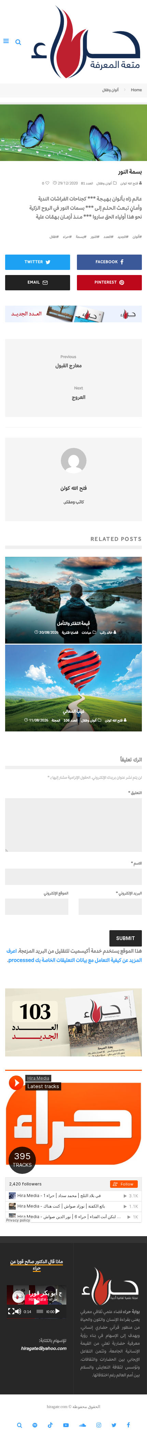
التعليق (135, 792)
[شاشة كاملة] (11, 1311)
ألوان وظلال (104, 183)
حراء (66, 237)
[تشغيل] (57, 1311)
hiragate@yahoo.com (43, 1348)
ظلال (53, 237)
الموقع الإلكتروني (56, 893)
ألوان (136, 237)
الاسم (136, 863)
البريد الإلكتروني (129, 893)
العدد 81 (87, 183)
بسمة (80, 237)
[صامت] (18, 1311)
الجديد (122, 237)
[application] (36, 1302)
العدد (107, 237)
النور (94, 237)
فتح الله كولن (129, 183)
